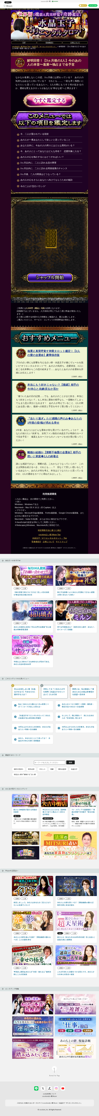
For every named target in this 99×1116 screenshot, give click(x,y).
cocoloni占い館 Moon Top (21, 46)
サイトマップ (61, 542)
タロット (42, 769)
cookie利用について (49, 1094)
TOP (24, 42)
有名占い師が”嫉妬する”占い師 (25, 774)
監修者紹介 (49, 42)
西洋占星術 (62, 769)
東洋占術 (31, 769)
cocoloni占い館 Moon (49, 1096)
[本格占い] (8, 6)
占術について (75, 42)
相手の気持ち (18, 769)
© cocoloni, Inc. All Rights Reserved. (49, 1110)
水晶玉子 (74, 769)
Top (49, 538)
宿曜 (51, 769)
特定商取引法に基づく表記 (49, 530)
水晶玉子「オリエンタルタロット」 (44, 46)
